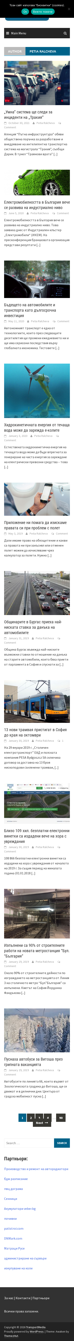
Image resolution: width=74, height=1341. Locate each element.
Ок (25, 11)
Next (40, 1123)
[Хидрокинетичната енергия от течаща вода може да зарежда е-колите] (37, 390)
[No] (69, 9)
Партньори (40, 1298)
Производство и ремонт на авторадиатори (36, 1169)
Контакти (23, 1298)
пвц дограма (13, 1189)
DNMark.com (13, 1238)
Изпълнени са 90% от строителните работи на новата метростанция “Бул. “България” (36, 951)
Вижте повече (43, 11)
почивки (10, 1218)
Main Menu (18, 33)
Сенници (10, 1199)
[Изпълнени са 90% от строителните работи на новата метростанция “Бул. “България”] (37, 913)
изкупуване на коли (18, 1268)
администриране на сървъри (25, 1258)
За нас (8, 1298)
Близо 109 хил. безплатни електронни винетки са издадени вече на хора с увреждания (36, 836)
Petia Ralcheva (46, 123)
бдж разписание (16, 1179)
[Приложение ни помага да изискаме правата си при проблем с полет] (37, 499)
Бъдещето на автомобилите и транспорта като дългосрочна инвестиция (30, 310)
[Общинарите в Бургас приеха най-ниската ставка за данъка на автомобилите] (37, 593)
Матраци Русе (14, 1248)
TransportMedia (35, 1327)
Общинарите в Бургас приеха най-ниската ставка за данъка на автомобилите (33, 627)
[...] (55, 154)
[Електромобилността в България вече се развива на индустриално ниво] (37, 182)
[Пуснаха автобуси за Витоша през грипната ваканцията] (37, 1030)
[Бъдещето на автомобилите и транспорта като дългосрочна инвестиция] (37, 279)
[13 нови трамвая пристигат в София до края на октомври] (37, 701)
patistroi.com (13, 1228)
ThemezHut (11, 1336)
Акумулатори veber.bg (20, 1208)
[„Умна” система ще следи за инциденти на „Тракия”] (37, 83)
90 (60, 1118)
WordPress (37, 1331)
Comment (10, 127)
